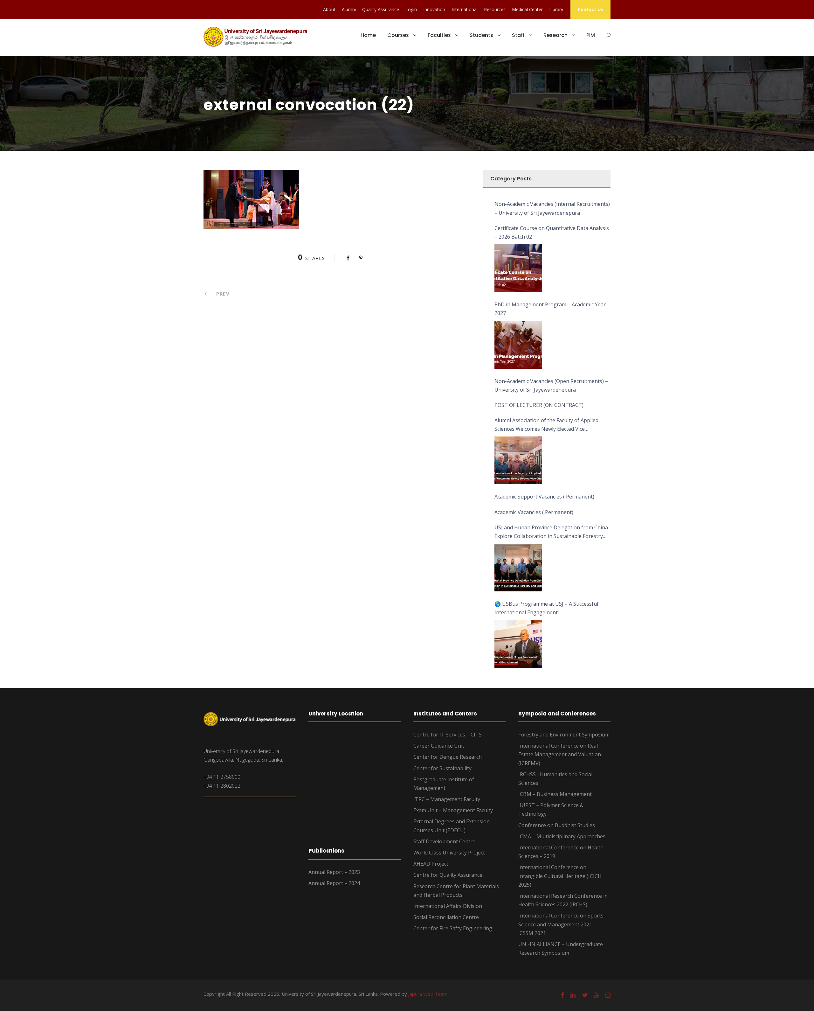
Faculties (439, 35)
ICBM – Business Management (555, 794)
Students (481, 35)
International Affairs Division (447, 906)
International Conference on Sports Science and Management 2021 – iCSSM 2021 (561, 924)
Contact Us (590, 9)
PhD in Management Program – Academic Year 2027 (550, 309)
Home (368, 35)
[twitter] (585, 995)
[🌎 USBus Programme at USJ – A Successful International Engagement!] (518, 644)
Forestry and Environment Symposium (564, 734)
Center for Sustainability (442, 768)
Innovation (434, 9)
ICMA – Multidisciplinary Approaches (561, 836)
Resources (495, 9)
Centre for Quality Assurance (447, 874)
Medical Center (527, 9)
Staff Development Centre (444, 841)
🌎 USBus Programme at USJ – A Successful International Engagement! (546, 608)
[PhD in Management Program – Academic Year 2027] (518, 345)
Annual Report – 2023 (334, 871)
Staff (518, 35)
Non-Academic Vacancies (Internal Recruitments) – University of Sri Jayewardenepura (552, 208)
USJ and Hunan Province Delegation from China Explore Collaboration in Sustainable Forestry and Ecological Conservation (551, 532)
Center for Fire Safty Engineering (452, 928)
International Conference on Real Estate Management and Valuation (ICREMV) (559, 754)
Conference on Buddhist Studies (556, 825)
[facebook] (562, 995)
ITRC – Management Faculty (446, 799)
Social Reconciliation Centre (446, 917)
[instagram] (607, 995)
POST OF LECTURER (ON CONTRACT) (538, 404)
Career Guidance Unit (438, 745)
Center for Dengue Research (447, 756)
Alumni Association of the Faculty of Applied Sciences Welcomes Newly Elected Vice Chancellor (546, 425)
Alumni (349, 9)
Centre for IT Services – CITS (447, 734)
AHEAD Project (430, 863)
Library (556, 9)
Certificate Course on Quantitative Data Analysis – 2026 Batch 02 (551, 232)
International (465, 9)
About (329, 9)
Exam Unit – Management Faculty (453, 810)
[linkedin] (573, 995)
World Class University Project (449, 852)
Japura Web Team (427, 994)
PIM (590, 35)
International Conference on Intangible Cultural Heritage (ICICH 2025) (560, 876)
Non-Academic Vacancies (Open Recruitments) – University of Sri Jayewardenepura (551, 385)
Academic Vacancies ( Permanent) (533, 512)
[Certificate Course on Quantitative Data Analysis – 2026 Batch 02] (518, 268)
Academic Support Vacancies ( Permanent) (544, 496)
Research (555, 35)
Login (411, 9)
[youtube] (596, 995)
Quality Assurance (380, 9)
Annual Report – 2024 (334, 883)
